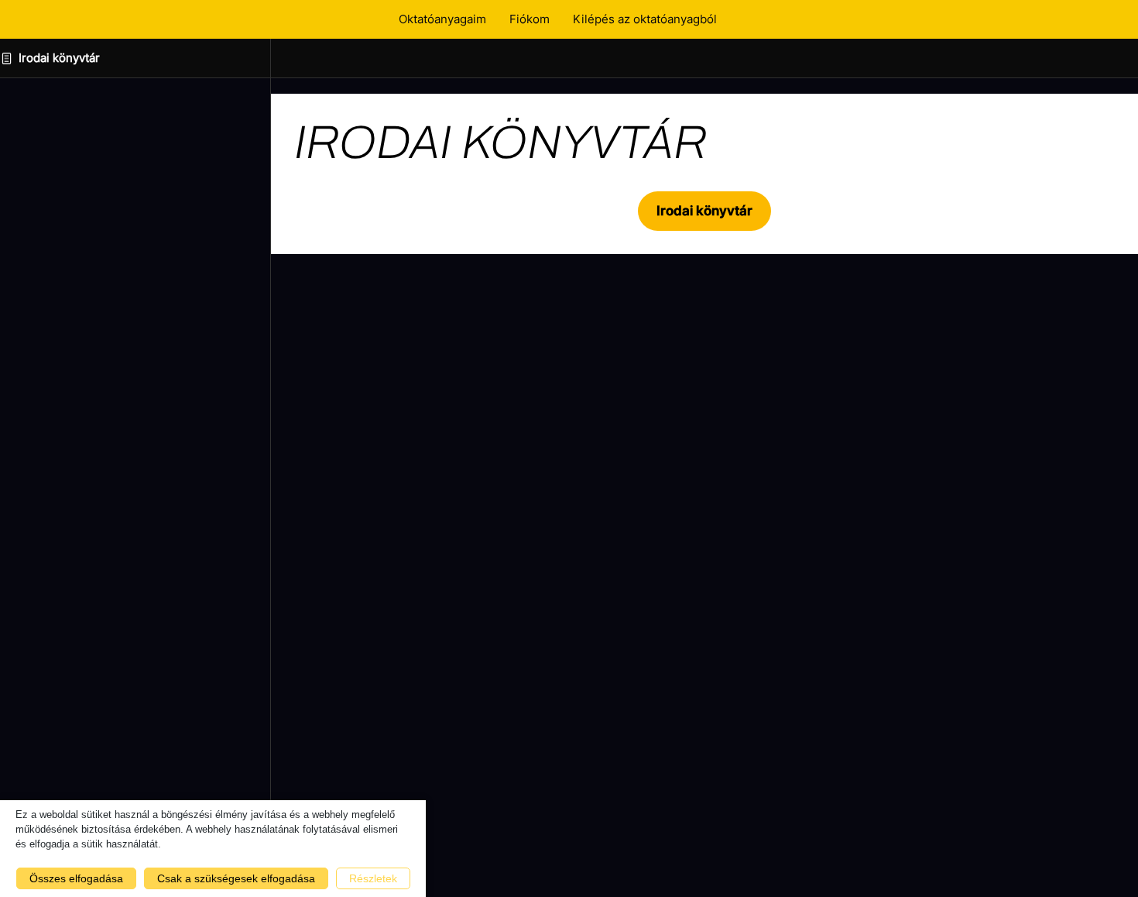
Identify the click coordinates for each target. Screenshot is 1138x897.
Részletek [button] (373, 878)
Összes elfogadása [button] (76, 878)
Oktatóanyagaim (442, 19)
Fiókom (529, 19)
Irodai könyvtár (59, 57)
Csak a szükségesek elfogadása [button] (236, 878)
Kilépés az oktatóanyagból (645, 19)
